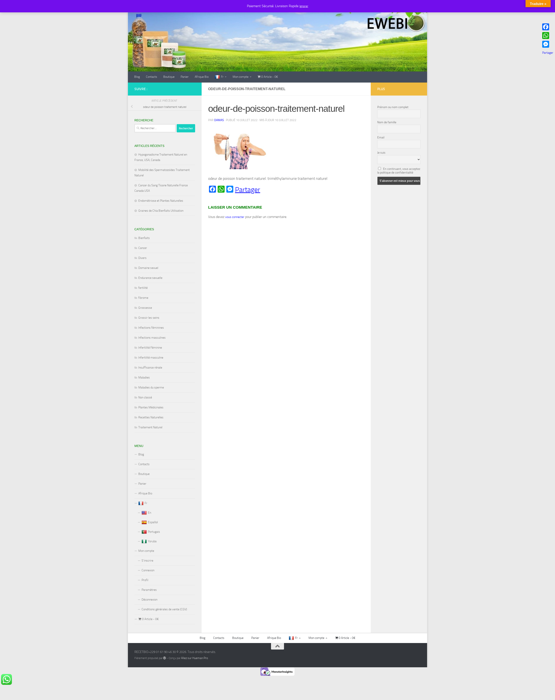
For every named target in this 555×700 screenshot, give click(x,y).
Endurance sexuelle (150, 278)
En (149, 513)
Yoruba (152, 541)
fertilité (143, 288)
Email (380, 137)
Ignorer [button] (303, 6)
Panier (185, 77)
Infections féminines (151, 328)
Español (153, 522)
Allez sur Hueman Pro (194, 658)
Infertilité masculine (150, 357)
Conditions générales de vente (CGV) (164, 609)
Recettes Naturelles (150, 417)
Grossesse (145, 308)
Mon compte (240, 77)
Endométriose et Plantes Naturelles (160, 201)
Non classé (145, 397)
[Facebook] (547, 27)
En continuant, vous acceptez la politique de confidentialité (398, 170)
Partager (247, 189)
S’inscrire (147, 560)
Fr (222, 77)
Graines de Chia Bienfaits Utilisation (160, 211)
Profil (145, 580)
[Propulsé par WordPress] (164, 657)
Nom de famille (386, 122)
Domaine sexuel (148, 268)
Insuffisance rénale (150, 367)
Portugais (154, 532)
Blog (137, 77)
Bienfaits (144, 238)
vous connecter (234, 217)
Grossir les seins (148, 318)
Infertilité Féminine (150, 347)
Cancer (142, 248)
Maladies (144, 377)
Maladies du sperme (151, 387)
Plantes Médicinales (150, 407)
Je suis (381, 152)
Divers (142, 258)
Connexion (148, 570)
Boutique (169, 77)
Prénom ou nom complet (392, 107)
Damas (219, 120)
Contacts (151, 77)
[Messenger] (547, 44)
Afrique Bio (202, 77)
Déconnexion (149, 599)
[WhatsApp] (547, 35)
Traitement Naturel (150, 427)
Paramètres (149, 590)
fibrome (143, 298)
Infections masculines (152, 337)
